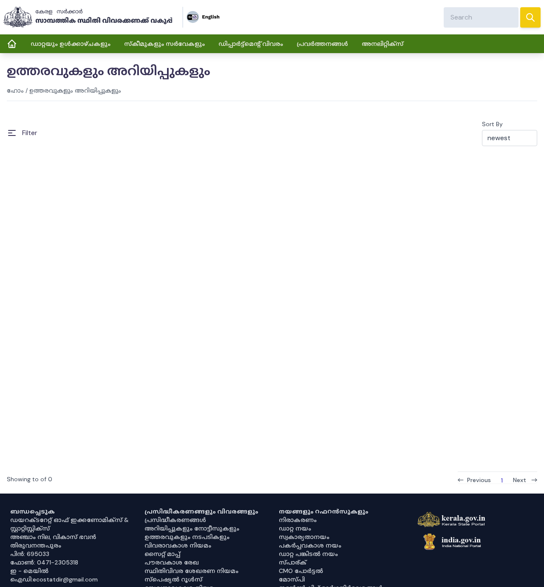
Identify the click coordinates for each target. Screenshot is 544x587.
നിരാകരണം (298, 520)
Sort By (492, 124)
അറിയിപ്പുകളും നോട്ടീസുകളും (191, 528)
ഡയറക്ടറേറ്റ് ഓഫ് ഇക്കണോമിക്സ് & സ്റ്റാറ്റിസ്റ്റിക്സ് (69, 524)
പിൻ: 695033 (29, 554)
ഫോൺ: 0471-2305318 (44, 562)
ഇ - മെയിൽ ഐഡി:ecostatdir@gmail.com (54, 575)
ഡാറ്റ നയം (295, 528)
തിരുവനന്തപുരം (35, 545)
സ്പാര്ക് (292, 562)
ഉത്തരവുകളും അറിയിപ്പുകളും (75, 90)
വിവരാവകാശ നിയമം (177, 545)
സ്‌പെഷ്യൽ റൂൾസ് (173, 579)
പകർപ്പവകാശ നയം (310, 545)
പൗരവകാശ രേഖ (171, 562)
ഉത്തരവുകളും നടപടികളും (187, 537)
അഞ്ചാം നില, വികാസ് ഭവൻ (53, 537)
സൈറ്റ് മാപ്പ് (162, 554)
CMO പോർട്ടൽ (301, 571)
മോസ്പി (292, 579)
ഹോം (15, 90)
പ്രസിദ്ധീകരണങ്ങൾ (175, 520)
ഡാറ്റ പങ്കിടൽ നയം (308, 554)
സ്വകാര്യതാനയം (304, 537)
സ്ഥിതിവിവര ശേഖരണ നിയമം (191, 571)
